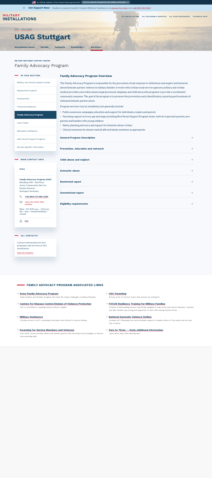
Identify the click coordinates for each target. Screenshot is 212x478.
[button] (105, 2)
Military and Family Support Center (33, 82)
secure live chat (120, 8)
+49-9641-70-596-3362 (36, 196)
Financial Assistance (26, 107)
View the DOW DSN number (34, 203)
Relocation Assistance (27, 131)
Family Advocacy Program (30, 115)
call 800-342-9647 (142, 8)
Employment (23, 98)
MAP (27, 221)
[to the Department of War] (34, 2)
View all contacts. (25, 252)
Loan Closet (22, 123)
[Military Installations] (19, 20)
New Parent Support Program (31, 139)
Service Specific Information (30, 147)
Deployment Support (27, 90)
